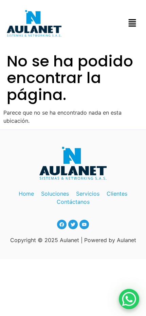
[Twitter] (73, 224)
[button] (132, 23)
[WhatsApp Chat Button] (129, 299)
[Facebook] (62, 224)
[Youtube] (84, 224)
